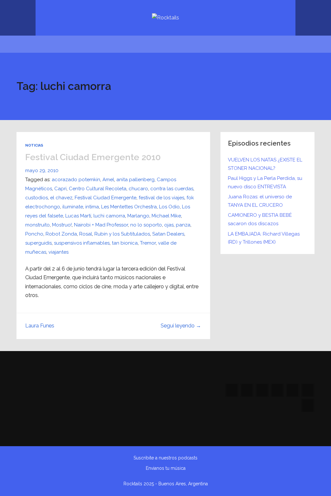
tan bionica (125, 243)
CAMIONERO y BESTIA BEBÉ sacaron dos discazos (260, 219)
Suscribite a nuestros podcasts (165, 457)
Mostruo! (62, 225)
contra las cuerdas (171, 189)
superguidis (38, 243)
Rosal (85, 234)
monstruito (37, 225)
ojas (169, 225)
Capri (60, 189)
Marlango (138, 216)
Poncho (34, 234)
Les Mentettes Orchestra (129, 207)
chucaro (138, 189)
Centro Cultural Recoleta (97, 189)
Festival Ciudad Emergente (105, 198)
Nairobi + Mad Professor (101, 225)
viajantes (58, 252)
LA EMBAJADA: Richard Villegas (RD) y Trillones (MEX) (264, 238)
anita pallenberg (135, 179)
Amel (108, 179)
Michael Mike (166, 216)
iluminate (72, 207)
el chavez (61, 198)
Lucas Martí (78, 216)
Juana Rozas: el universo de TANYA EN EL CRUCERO (260, 201)
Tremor (148, 243)
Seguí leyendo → (181, 326)
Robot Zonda (61, 234)
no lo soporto (146, 225)
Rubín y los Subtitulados (122, 234)
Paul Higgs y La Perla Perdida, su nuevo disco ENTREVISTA (265, 182)
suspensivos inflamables (82, 243)
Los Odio (169, 207)
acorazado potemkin (76, 179)
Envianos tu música (166, 468)
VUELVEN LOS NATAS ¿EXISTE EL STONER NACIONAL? (265, 164)
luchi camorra (109, 216)
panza (183, 225)
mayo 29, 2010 (42, 170)
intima (92, 207)
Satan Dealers (168, 234)
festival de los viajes (161, 198)
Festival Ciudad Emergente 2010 (93, 157)
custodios (36, 198)
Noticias (34, 145)
